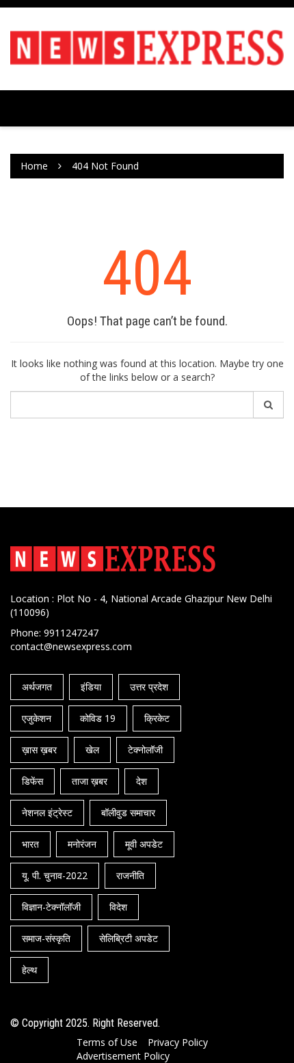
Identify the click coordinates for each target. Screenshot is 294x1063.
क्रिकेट (157, 718)
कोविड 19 (98, 718)
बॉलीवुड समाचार (128, 812)
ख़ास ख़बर (39, 749)
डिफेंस (32, 781)
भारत (30, 843)
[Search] (269, 404)
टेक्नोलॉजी (145, 749)
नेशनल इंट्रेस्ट (47, 812)
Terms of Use (107, 1042)
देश (141, 781)
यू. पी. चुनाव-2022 (55, 875)
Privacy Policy (178, 1042)
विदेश (118, 906)
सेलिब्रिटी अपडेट (128, 938)
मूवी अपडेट (144, 843)
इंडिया (91, 686)
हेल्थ (29, 969)
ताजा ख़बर (89, 781)
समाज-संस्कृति (46, 938)
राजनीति (130, 875)
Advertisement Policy (123, 1055)
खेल (92, 749)
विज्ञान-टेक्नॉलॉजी (51, 906)
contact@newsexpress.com (71, 646)
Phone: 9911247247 (54, 632)
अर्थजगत (37, 686)
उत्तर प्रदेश (149, 686)
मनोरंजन (82, 843)
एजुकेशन (36, 718)
